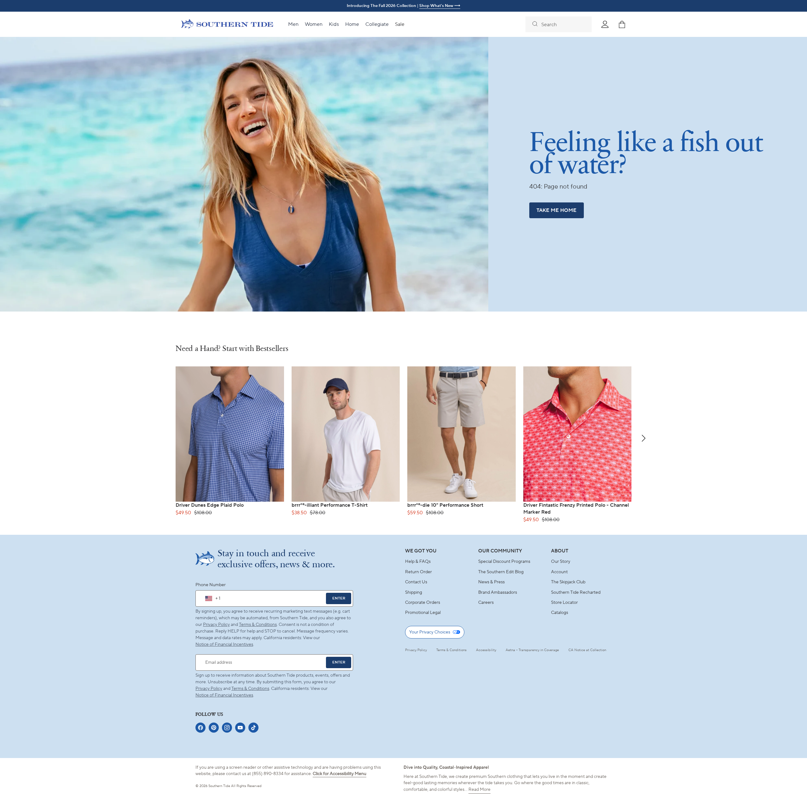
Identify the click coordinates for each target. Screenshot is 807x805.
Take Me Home (557, 210)
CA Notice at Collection (587, 650)
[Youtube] (240, 727)
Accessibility (486, 650)
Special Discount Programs (504, 561)
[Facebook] (200, 727)
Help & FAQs (418, 561)
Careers (486, 602)
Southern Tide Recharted (576, 592)
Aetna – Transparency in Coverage (532, 650)
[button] (643, 438)
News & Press (491, 582)
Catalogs (559, 612)
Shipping (413, 592)
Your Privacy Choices (429, 632)
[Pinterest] (214, 727)
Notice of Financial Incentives (224, 695)
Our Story (560, 561)
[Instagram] (227, 727)
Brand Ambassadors (497, 592)
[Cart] (622, 24)
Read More (479, 789)
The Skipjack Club (568, 582)
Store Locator (564, 602)
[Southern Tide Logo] (227, 24)
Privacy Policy (216, 624)
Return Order (418, 572)
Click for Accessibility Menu (339, 774)
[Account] (605, 24)
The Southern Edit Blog (501, 572)
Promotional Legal (423, 612)
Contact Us (416, 582)
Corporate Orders (422, 602)
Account (559, 572)
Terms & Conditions (258, 624)
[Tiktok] (253, 727)
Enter (338, 598)
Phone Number (210, 585)
